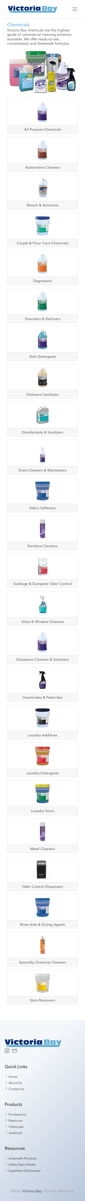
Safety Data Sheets (21, 1164)
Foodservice (17, 1114)
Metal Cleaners (42, 849)
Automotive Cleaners (42, 167)
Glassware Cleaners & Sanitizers (42, 659)
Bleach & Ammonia (43, 205)
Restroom (15, 1120)
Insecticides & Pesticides (42, 697)
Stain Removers (42, 1000)
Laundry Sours (42, 811)
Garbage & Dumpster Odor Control (42, 583)
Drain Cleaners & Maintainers (42, 470)
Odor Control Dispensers (42, 886)
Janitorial (15, 1132)
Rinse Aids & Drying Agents (42, 924)
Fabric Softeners (42, 508)
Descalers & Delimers (42, 319)
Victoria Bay (32, 1190)
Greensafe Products (22, 1158)
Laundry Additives (42, 735)
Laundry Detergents (42, 773)
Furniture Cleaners (42, 546)
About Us (15, 1082)
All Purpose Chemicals (42, 129)
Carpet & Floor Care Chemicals (42, 243)
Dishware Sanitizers (42, 394)
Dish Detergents (42, 356)
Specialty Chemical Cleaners (42, 962)
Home (12, 1076)
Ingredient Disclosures (24, 1170)
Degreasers (42, 281)
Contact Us (16, 1089)
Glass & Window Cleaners (42, 621)
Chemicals (16, 1126)
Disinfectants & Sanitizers (42, 432)
